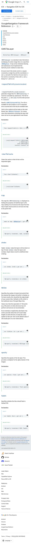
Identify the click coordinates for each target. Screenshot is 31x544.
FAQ (2, 474)
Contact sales (19, 11)
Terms (3, 536)
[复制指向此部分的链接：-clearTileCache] (14, 154)
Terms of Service (5, 509)
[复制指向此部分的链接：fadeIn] (8, 396)
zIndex (3, 243)
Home (2, 16)
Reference (5, 20)
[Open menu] (2, 2)
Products (8, 16)
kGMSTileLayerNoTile (13, 102)
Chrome (3, 522)
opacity (4, 353)
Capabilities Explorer (6, 476)
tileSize (4, 288)
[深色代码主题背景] (28, 53)
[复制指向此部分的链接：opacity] (8, 353)
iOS (2, 7)
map (3, 195)
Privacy (8, 536)
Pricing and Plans (5, 501)
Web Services (4, 494)
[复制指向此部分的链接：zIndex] (7, 243)
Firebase (3, 524)
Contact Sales (5, 503)
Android (3, 486)
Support (3, 506)
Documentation (7, 18)
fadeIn (3, 396)
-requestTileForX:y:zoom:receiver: (14, 84)
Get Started (6, 11)
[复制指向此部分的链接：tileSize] (8, 288)
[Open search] (24, 2)
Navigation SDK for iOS (15, 7)
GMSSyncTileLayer (14, 111)
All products (4, 529)
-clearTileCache (7, 154)
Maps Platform (18, 2)
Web (2, 491)
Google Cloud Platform (7, 527)
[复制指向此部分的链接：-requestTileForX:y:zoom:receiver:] (3, 87)
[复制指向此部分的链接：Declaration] (10, 120)
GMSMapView (5, 64)
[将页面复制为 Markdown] (17, 26)
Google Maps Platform (18, 16)
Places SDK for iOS (6, 479)
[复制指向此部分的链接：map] (6, 196)
